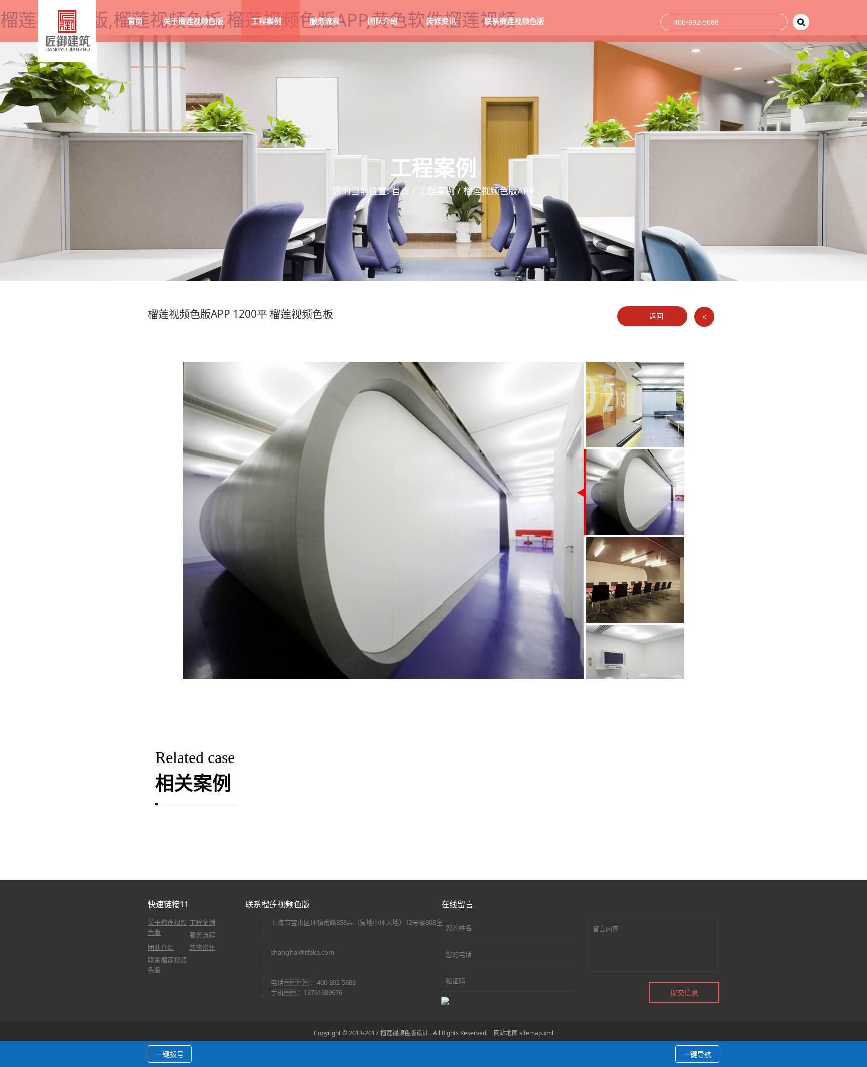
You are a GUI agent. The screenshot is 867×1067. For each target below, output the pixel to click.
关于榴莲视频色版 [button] (194, 21)
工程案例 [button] (267, 21)
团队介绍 (161, 947)
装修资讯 (202, 947)
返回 (655, 316)
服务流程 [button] (326, 21)
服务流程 (202, 934)
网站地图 (506, 1033)
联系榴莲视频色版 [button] (515, 21)
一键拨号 (170, 1054)
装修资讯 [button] (442, 21)
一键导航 (697, 1054)
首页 (135, 21)
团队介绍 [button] (384, 21)
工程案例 (436, 191)
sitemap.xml (536, 1033)
